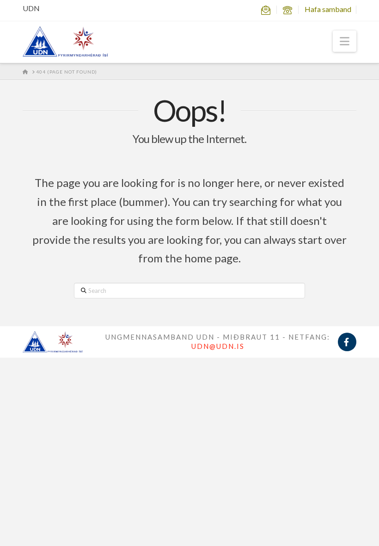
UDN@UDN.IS (218, 346)
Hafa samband (328, 9)
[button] (344, 41)
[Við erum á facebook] (347, 342)
